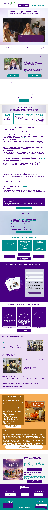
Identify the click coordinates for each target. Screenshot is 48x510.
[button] (32, 2)
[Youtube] (42, 502)
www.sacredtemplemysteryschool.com (11, 492)
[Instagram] (40, 502)
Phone (27, 278)
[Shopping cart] (45, 2)
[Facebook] (37, 502)
